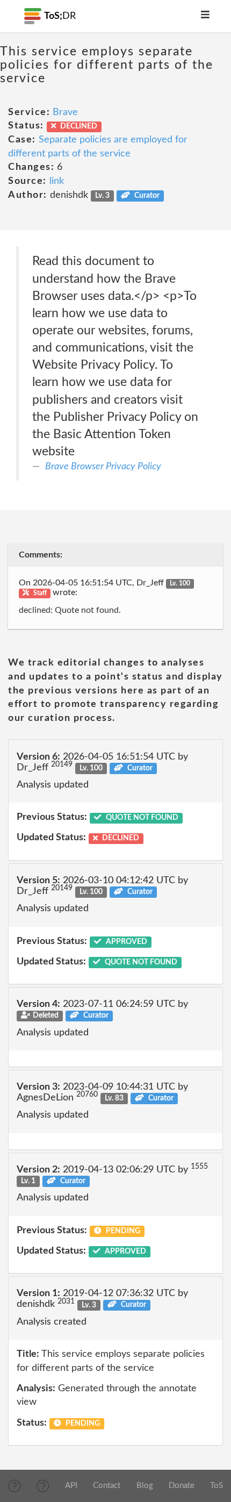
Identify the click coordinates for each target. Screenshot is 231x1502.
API (71, 1486)
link (56, 181)
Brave (65, 112)
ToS (216, 1486)
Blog (144, 1486)
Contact (106, 1486)
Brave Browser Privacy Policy (103, 466)
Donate (181, 1486)
